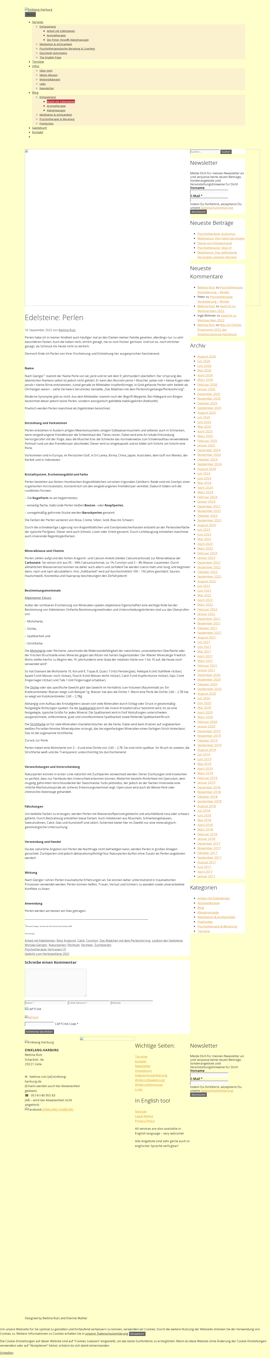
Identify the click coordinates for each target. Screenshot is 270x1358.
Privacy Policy (145, 1121)
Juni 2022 (204, 590)
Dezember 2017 (208, 843)
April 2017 (205, 871)
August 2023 (206, 525)
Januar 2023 (206, 558)
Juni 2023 (204, 534)
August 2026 (206, 356)
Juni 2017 (204, 867)
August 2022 (206, 581)
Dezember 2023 (208, 506)
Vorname (197, 188)
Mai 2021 (204, 651)
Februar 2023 (207, 553)
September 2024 (209, 464)
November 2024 (209, 455)
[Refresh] (32, 1017)
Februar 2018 (207, 834)
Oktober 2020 (207, 684)
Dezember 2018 (208, 787)
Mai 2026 (204, 370)
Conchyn (92, 941)
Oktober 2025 (207, 403)
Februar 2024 (207, 497)
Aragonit (70, 941)
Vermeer (87, 945)
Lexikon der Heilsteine (167, 941)
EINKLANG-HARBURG (57, 1109)
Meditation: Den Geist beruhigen (221, 238)
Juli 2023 (203, 529)
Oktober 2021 (207, 628)
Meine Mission (48, 75)
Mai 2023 (204, 539)
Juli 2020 (203, 698)
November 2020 (209, 679)
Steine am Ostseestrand (214, 243)
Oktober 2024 (207, 459)
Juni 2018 (204, 815)
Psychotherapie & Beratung (57, 119)
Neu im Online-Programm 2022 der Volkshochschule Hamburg (219, 329)
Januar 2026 (206, 389)
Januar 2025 (206, 445)
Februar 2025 (207, 441)
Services (37, 22)
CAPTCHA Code (65, 1024)
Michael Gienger (36, 945)
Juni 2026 (204, 366)
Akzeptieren (137, 1333)
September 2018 (209, 801)
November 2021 (209, 623)
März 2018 (205, 829)
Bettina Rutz (206, 287)
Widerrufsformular (149, 1085)
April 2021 (205, 656)
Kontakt (37, 132)
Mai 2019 (204, 764)
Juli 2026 (203, 361)
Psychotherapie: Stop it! (214, 248)
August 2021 (206, 637)
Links (42, 84)
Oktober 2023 (207, 516)
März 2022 (205, 604)
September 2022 (209, 576)
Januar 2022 (206, 614)
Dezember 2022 (208, 562)
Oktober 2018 (207, 797)
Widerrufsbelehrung (150, 1080)
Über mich (45, 70)
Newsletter (46, 88)
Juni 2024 (204, 478)
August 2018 (206, 806)
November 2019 (209, 736)
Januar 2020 (206, 726)
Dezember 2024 (208, 450)
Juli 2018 (203, 810)
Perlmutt (73, 945)
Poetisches (46, 123)
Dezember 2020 (208, 675)
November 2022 (209, 567)
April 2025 (205, 431)
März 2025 (205, 436)
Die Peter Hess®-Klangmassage (68, 40)
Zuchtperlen (102, 945)
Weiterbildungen (49, 79)
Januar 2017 (206, 876)
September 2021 (209, 633)
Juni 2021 (204, 647)
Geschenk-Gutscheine (53, 53)
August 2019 (206, 750)
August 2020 (206, 693)
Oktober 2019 (207, 740)
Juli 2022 (203, 586)
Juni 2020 (204, 703)
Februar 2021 (207, 665)
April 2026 (205, 375)
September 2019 (209, 745)
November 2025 (209, 398)
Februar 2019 (207, 778)
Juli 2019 (203, 754)
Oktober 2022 (207, 572)
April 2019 (205, 768)
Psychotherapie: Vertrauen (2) (45, 949)
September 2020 (209, 689)
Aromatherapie (56, 35)
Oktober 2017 (207, 853)
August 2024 (206, 469)
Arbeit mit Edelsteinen (61, 31)
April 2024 (205, 487)
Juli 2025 (203, 417)
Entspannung (47, 26)
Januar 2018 (206, 839)
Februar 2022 (207, 609)
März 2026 (205, 380)
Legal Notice (144, 1116)
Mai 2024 (204, 483)
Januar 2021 (206, 670)
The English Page (50, 57)
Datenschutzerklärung (217, 208)
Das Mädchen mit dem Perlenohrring (125, 941)
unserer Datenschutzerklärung (106, 1334)
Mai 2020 (204, 707)
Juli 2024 (203, 473)
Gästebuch (39, 128)
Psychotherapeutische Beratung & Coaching (67, 48)
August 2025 (206, 412)
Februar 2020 (207, 722)
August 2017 (206, 862)
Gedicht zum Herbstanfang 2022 (47, 954)
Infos (35, 66)
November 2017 (209, 848)
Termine (38, 62)
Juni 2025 (204, 422)
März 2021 (205, 661)
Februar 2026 (207, 384)
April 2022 (205, 600)
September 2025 (209, 408)
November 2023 (209, 511)
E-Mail (196, 196)
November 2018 (209, 792)
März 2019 (205, 773)
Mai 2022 (204, 595)
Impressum (143, 1071)
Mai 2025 (204, 426)
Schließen (6, 1353)
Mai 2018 (204, 820)
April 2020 (205, 712)
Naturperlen (57, 945)
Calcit (81, 941)
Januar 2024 (206, 501)
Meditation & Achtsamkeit (55, 44)
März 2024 (205, 492)
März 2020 (205, 717)
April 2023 (205, 544)
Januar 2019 (206, 782)
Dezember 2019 (208, 731)
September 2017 (209, 857)
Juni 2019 (204, 759)
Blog (35, 93)
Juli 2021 (203, 642)
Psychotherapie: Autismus (216, 234)
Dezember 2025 (208, 394)
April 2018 (205, 825)
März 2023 (205, 548)
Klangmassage (56, 110)
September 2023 (209, 520)
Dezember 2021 (208, 619)
